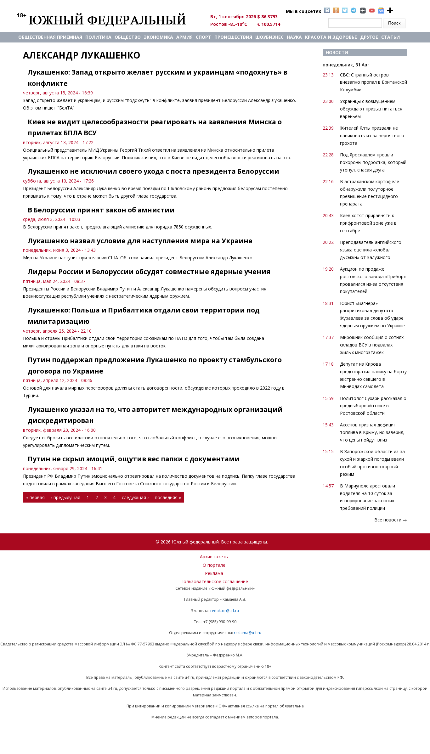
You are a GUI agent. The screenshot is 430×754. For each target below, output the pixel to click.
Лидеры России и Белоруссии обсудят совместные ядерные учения (149, 271)
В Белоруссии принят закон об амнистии (101, 209)
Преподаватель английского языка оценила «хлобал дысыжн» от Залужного (370, 249)
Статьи (390, 37)
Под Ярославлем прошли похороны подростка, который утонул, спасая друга (373, 162)
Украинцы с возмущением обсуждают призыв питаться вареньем (371, 108)
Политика (98, 37)
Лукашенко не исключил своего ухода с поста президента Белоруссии (153, 171)
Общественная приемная (50, 37)
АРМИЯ (184, 37)
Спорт (203, 37)
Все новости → (390, 520)
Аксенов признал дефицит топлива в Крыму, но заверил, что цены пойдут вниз (372, 432)
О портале (214, 565)
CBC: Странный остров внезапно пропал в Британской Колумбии (373, 82)
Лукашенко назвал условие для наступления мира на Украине (140, 240)
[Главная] (109, 19)
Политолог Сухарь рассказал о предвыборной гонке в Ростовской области (373, 405)
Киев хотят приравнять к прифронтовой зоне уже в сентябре (368, 223)
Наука (294, 37)
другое (369, 37)
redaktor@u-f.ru (224, 610)
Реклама (214, 573)
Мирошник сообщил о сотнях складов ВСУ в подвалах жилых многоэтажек (372, 344)
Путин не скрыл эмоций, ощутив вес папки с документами (134, 458)
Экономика (158, 37)
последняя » (168, 497)
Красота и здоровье (331, 37)
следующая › (135, 497)
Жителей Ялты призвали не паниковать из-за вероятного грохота (372, 135)
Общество (128, 37)
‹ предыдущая (65, 497)
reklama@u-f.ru (247, 632)
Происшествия (233, 37)
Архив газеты (214, 557)
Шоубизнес (269, 37)
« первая (35, 497)
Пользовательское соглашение (214, 581)
